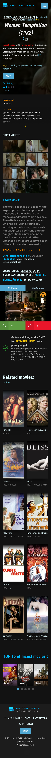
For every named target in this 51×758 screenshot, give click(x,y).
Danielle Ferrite (33, 115)
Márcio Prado (29, 118)
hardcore (7, 68)
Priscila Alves (19, 115)
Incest (7, 17)
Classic (26, 270)
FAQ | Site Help (25, 723)
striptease (23, 65)
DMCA (25, 731)
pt (26, 38)
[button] (18, 689)
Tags (27, 718)
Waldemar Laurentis (12, 118)
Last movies (40, 718)
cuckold (32, 65)
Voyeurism (18, 19)
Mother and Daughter (24, 17)
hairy (39, 65)
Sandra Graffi (9, 112)
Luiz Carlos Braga (24, 112)
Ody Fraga (7, 103)
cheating (13, 65)
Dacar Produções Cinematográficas (18, 260)
